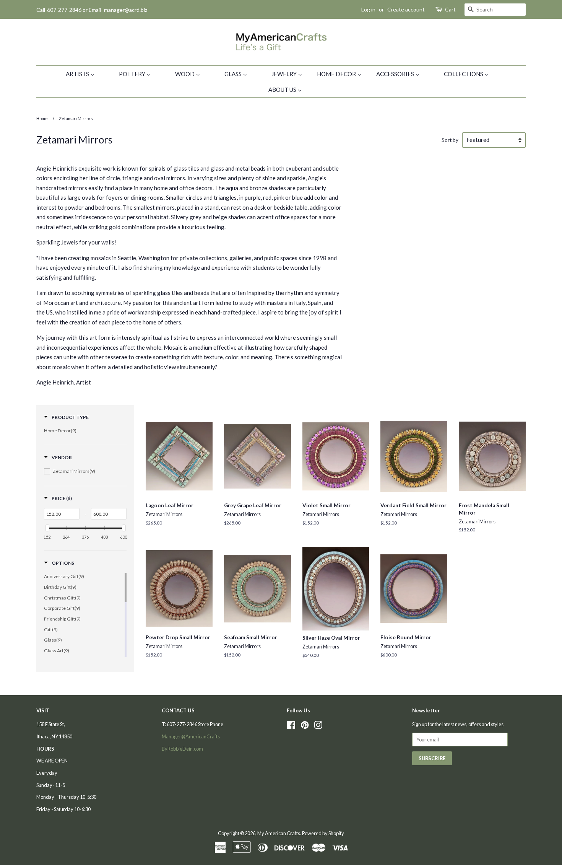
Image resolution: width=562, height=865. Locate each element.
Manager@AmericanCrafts (191, 736)
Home (42, 118)
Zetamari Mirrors (76, 118)
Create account (406, 9)
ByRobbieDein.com (182, 749)
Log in (368, 9)
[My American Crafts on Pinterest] (304, 726)
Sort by (450, 140)
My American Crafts (278, 833)
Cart (450, 9)
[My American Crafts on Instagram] (318, 726)
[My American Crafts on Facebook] (291, 726)
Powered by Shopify (323, 833)
